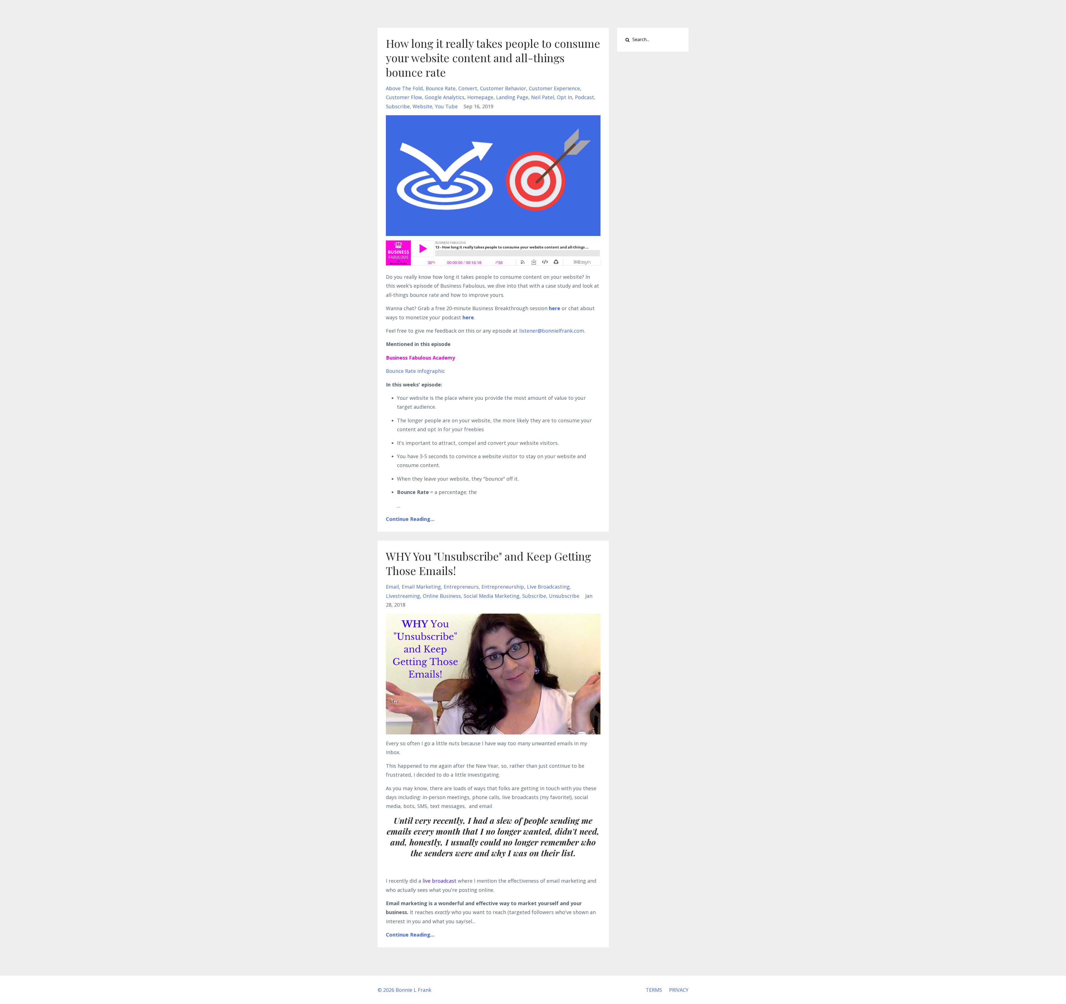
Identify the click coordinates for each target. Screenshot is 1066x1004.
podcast (584, 97)
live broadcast (439, 880)
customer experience (554, 88)
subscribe (398, 106)
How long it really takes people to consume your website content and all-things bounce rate (493, 57)
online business (442, 596)
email (392, 586)
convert (467, 88)
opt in (564, 97)
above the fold (404, 88)
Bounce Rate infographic (415, 371)
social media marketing (491, 596)
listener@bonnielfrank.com (551, 330)
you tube (446, 106)
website (422, 106)
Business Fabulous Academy (420, 357)
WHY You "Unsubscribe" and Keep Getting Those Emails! (488, 563)
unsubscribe (564, 596)
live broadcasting (548, 586)
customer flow (404, 97)
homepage (480, 97)
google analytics (444, 97)
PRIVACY (678, 990)
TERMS (654, 990)
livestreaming (403, 596)
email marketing (421, 586)
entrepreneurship (502, 586)
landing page (512, 97)
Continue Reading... (410, 519)
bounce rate (441, 88)
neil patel (542, 97)
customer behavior (503, 88)
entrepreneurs (461, 586)
